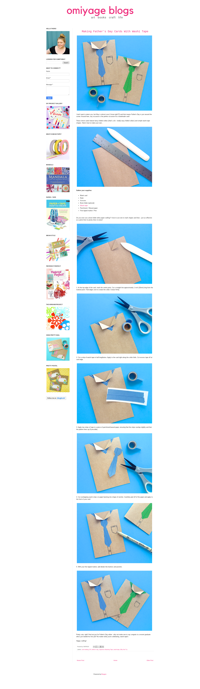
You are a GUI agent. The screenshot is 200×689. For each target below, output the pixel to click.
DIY (90, 649)
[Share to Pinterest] (103, 647)
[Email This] (94, 647)
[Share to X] (98, 647)
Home (115, 660)
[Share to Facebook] (101, 647)
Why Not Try (123, 649)
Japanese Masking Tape (106, 649)
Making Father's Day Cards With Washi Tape (115, 31)
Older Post (150, 660)
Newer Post (80, 660)
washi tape (117, 649)
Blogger (103, 674)
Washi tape (84, 205)
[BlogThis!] (96, 647)
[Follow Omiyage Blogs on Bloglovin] (56, 399)
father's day (95, 649)
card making (85, 649)
